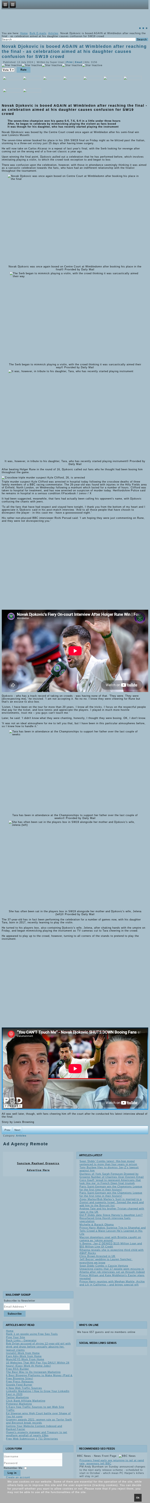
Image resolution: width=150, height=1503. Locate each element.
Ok (138, 1497)
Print (69, 62)
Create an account (18, 1477)
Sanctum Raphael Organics (38, 1163)
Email (79, 62)
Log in (12, 1472)
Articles (53, 33)
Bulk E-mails (38, 33)
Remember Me (13, 1468)
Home (24, 33)
